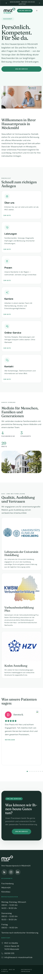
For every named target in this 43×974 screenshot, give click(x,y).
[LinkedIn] (18, 872)
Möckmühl (6, 887)
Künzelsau (5, 891)
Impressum (25, 971)
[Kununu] (4, 872)
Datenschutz (26, 969)
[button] (27, 771)
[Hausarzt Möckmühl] (9, 11)
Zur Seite (7, 215)
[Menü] (37, 10)
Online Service (25, 10)
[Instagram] (11, 872)
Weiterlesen (10, 740)
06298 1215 (9, 953)
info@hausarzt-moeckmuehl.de (18, 957)
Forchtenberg (7, 883)
